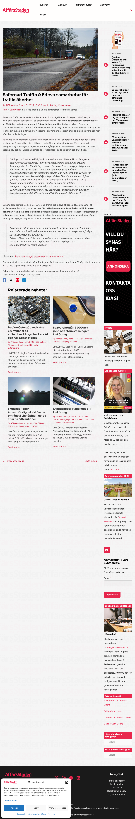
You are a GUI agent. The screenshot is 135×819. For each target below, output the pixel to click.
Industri (56, 341)
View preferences (57, 808)
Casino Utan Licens (113, 723)
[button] (66, 782)
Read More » (14, 372)
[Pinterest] (17, 280)
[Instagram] (64, 778)
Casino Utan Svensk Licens (117, 717)
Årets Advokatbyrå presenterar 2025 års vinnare (39, 256)
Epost (107, 578)
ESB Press (41, 105)
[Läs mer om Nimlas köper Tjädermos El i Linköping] (74, 391)
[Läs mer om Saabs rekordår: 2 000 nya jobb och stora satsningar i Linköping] (74, 309)
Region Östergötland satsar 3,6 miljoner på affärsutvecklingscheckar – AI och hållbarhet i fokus (28, 332)
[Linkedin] (24, 280)
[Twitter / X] (11, 280)
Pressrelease (64, 105)
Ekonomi (42, 423)
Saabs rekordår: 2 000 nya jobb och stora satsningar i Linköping (71, 331)
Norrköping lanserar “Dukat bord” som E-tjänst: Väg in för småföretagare (120, 200)
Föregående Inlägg (13, 461)
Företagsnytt (13, 345)
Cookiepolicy (21, 814)
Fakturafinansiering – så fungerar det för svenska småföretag (121, 119)
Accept (14, 808)
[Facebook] (4, 280)
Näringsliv (33, 345)
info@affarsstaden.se (117, 647)
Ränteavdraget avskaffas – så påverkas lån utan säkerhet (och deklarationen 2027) (120, 172)
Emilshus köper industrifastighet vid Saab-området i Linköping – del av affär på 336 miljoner (27, 414)
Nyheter (73, 341)
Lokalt (91, 419)
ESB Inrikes (40, 342)
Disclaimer (117, 787)
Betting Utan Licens (113, 711)
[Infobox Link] (118, 349)
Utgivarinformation (48, 814)
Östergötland (13, 348)
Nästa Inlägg (92, 461)
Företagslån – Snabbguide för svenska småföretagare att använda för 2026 (120, 144)
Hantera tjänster (11, 800)
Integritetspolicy (34, 814)
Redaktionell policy (116, 791)
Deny (36, 808)
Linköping (52, 105)
